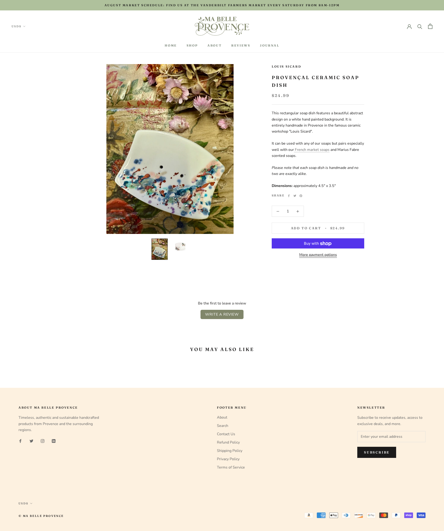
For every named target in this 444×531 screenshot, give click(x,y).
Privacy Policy (228, 459)
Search (222, 425)
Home (171, 45)
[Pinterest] (300, 195)
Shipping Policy (229, 450)
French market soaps (312, 149)
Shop (192, 45)
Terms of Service (231, 467)
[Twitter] (294, 195)
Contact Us (226, 434)
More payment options (318, 255)
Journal (269, 45)
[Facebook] (288, 195)
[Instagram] (42, 441)
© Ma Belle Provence (41, 516)
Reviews (240, 45)
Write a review (222, 314)
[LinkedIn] (54, 441)
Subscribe (376, 452)
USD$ (17, 26)
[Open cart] (430, 26)
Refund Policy (228, 442)
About (214, 45)
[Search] (419, 26)
